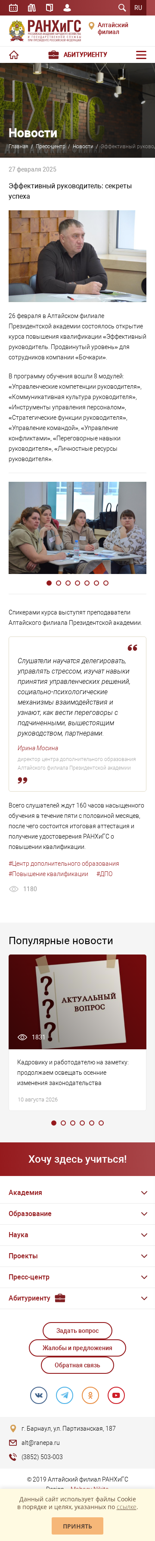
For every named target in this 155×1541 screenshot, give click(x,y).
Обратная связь (77, 1365)
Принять (77, 1526)
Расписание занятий (13, 8)
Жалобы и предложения (77, 1347)
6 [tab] (96, 583)
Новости (83, 146)
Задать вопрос (77, 1330)
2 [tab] (58, 583)
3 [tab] (68, 583)
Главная (18, 146)
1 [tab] (49, 583)
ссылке (126, 1507)
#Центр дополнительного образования (64, 864)
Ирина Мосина (38, 748)
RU (138, 7)
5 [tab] (87, 583)
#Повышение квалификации (48, 874)
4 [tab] (77, 583)
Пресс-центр (50, 146)
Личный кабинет (67, 8)
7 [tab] (105, 583)
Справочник (49, 8)
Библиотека (32, 8)
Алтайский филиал (113, 28)
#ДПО (104, 874)
